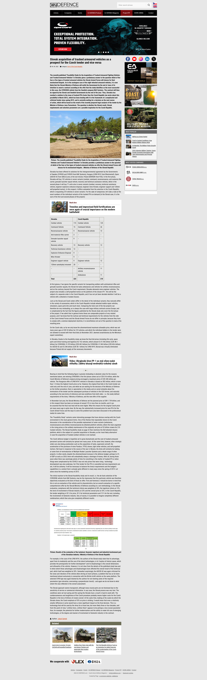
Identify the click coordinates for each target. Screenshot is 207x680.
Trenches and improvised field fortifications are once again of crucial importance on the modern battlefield (92, 209)
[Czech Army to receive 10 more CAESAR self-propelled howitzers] (62, 635)
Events (80, 13)
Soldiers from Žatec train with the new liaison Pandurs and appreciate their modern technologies (84, 648)
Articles (56, 13)
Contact (150, 13)
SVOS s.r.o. (135, 185)
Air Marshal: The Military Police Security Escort (144, 146)
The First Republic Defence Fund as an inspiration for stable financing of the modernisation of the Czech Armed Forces (106, 648)
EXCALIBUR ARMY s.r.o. (139, 172)
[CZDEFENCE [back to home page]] (64, 5)
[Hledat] (149, 5)
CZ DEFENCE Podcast (94, 13)
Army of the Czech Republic (74, 66)
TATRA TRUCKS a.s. (138, 179)
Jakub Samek (62, 619)
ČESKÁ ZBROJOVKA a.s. (139, 167)
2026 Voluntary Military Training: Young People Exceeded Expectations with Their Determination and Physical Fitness (144, 153)
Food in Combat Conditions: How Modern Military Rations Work (142, 141)
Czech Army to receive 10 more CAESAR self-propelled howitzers (61, 646)
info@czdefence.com (115, 673)
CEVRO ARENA (138, 13)
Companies (68, 13)
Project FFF (126, 13)
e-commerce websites (105, 676)
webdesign (115, 676)
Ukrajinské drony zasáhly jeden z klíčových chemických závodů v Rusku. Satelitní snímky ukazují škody (91, 363)
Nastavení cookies (128, 673)
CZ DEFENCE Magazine (111, 13)
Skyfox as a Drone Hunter (139, 137)
